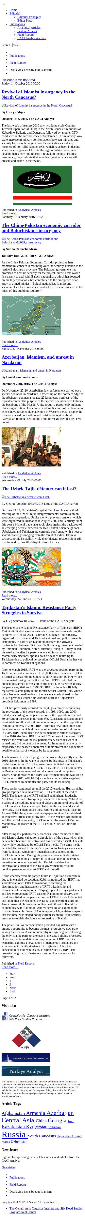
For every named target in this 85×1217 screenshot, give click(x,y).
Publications (17, 24)
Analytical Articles (29, 27)
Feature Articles (27, 31)
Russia (15, 1134)
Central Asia (19, 1120)
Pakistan (55, 1127)
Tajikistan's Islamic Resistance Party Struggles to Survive (39, 610)
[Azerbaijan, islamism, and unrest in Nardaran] (31, 370)
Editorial (14, 13)
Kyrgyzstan (37, 1126)
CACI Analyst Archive (31, 38)
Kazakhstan (14, 1126)
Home (13, 10)
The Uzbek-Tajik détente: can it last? (39, 488)
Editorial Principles (29, 17)
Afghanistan (14, 1113)
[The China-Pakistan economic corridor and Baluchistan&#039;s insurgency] (42, 242)
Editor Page (24, 20)
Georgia (58, 1120)
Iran (71, 1121)
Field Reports (25, 34)
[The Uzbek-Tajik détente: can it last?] (26, 497)
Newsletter (8, 1167)
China (42, 1120)
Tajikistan (64, 1136)
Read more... (10, 213)
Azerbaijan (60, 1113)
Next (12, 987)
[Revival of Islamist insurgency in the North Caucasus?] (37, 105)
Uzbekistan (19, 1142)
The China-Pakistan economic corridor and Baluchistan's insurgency (41, 228)
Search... (7, 45)
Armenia (36, 1113)
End (12, 991)
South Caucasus (42, 1135)
